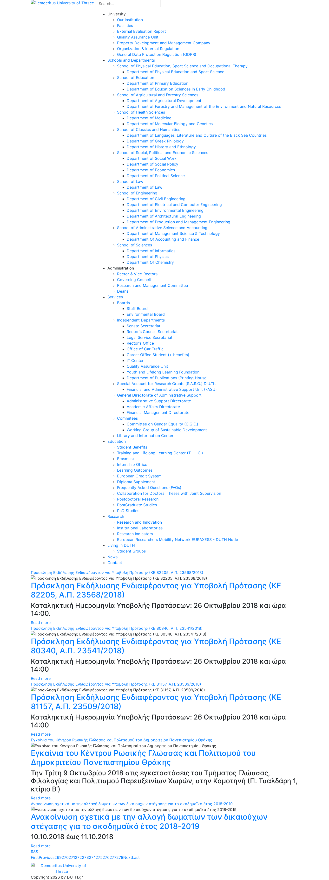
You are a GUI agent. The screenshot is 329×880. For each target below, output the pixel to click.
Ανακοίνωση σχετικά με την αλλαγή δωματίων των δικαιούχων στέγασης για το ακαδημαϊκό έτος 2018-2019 (132, 803)
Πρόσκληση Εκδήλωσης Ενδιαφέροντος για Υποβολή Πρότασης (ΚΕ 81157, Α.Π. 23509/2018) (116, 684)
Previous (46, 857)
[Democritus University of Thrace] (62, 2)
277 (113, 857)
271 (72, 857)
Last (136, 857)
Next (127, 857)
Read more (41, 622)
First (35, 857)
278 (119, 857)
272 (78, 857)
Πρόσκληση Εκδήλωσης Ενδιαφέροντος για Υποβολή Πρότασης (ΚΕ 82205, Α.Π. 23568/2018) (117, 572)
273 (85, 857)
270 (65, 857)
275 (99, 857)
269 (58, 857)
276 (106, 857)
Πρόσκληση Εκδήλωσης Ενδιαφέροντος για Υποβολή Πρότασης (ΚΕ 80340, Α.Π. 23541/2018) (117, 628)
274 (92, 857)
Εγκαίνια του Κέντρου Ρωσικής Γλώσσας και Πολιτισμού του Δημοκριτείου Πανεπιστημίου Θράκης (121, 740)
